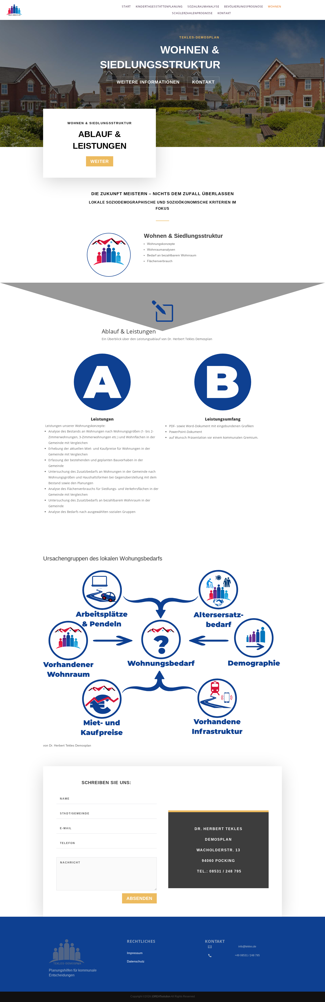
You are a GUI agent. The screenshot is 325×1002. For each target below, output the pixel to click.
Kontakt (224, 13)
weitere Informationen (148, 82)
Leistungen (102, 419)
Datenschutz (135, 961)
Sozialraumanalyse (203, 6)
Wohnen (274, 6)
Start (126, 6)
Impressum (135, 953)
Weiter (99, 161)
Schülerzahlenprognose (192, 13)
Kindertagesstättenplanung (159, 6)
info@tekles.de (247, 946)
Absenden (139, 898)
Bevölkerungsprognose (243, 6)
